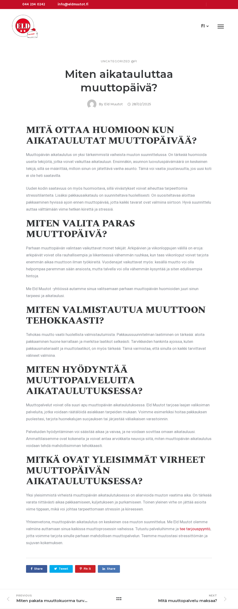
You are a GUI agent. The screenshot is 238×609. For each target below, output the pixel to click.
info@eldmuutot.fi (73, 4)
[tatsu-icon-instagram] (219, 4)
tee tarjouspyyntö (194, 528)
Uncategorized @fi (119, 61)
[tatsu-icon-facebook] (212, 4)
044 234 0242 (33, 4)
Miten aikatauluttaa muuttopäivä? (119, 80)
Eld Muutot (113, 104)
